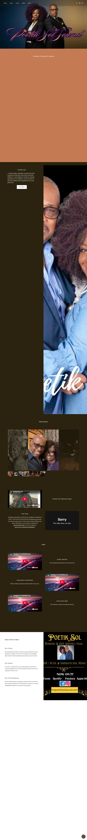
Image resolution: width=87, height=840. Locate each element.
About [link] (23, 3)
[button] (29, 3)
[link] (79, 3)
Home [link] (5, 3)
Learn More (22, 187)
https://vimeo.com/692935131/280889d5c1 (25, 527)
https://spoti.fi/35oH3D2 (19, 525)
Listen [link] (17, 3)
